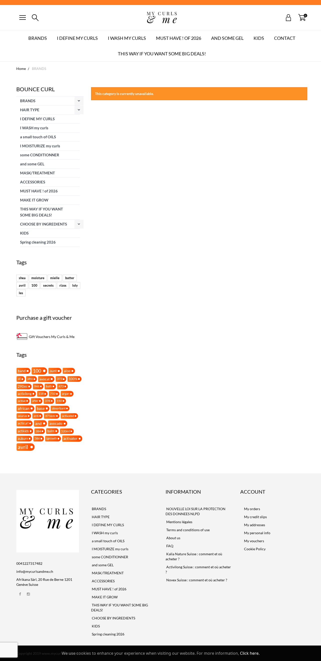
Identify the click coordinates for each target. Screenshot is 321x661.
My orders (252, 509)
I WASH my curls (127, 38)
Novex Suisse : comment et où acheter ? (196, 580)
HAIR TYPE (29, 109)
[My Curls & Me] (162, 17)
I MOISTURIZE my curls (40, 146)
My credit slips (255, 517)
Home (21, 68)
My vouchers (254, 541)
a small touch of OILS (38, 137)
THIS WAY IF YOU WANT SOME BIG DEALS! (162, 53)
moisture (37, 278)
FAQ (169, 546)
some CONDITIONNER (39, 155)
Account (252, 492)
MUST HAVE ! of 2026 (178, 38)
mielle (54, 278)
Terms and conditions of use (188, 530)
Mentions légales (179, 522)
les (21, 293)
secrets (48, 285)
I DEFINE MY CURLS (77, 38)
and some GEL (227, 38)
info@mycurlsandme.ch (34, 571)
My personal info (257, 533)
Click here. (250, 653)
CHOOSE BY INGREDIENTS (43, 224)
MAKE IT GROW (34, 200)
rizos (62, 285)
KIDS (259, 38)
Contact (284, 38)
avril (22, 285)
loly (75, 285)
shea (22, 278)
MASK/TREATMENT (37, 173)
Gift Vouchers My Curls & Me (51, 337)
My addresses (254, 525)
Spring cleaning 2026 (38, 242)
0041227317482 (29, 563)
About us (173, 538)
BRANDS (37, 38)
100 (34, 285)
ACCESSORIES (32, 182)
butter (69, 278)
